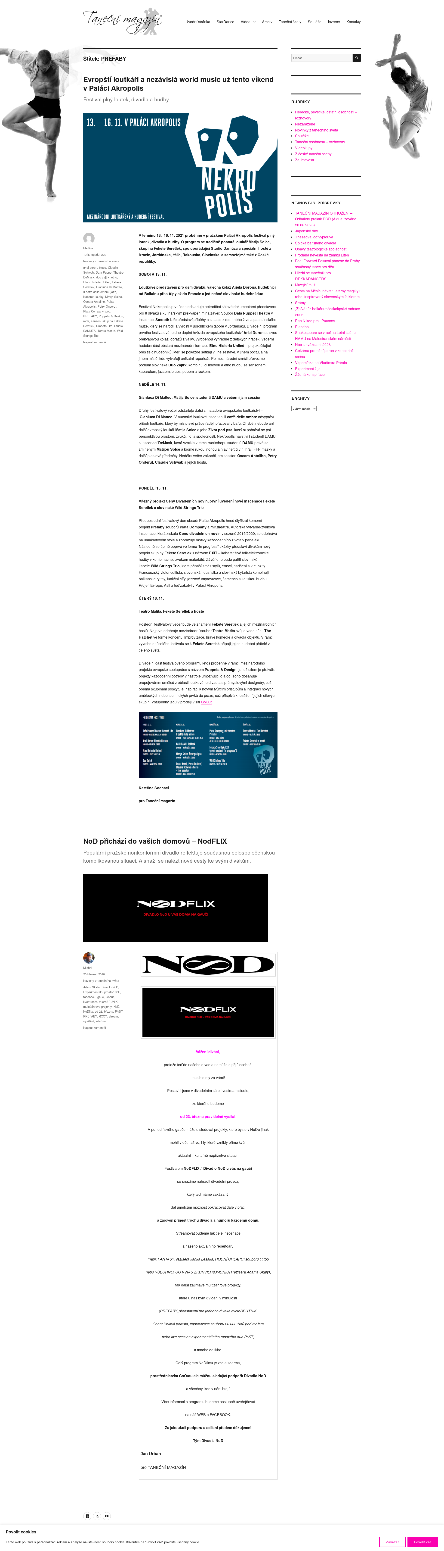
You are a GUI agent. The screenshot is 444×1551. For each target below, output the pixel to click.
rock (86, 321)
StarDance (225, 21)
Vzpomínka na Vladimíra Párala (321, 362)
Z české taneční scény (313, 153)
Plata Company (93, 311)
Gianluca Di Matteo (109, 287)
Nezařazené (305, 124)
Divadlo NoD (110, 987)
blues (102, 267)
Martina (88, 248)
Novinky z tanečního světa (101, 261)
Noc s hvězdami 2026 (313, 344)
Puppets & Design (111, 316)
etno (114, 277)
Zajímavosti (304, 159)
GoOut (206, 702)
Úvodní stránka (197, 21)
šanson (96, 321)
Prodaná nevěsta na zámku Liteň (322, 255)
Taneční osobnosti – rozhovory (320, 141)
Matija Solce (113, 296)
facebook (89, 997)
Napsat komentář (94, 342)
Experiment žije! (308, 368)
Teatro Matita (106, 330)
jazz (113, 292)
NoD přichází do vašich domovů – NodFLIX (155, 841)
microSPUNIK (108, 1001)
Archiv (267, 21)
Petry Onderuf (107, 306)
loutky (99, 296)
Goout (110, 997)
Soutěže (314, 21)
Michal (87, 967)
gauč (100, 997)
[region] (222, 1538)
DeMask (88, 277)
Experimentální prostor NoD (101, 992)
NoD (116, 1006)
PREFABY (90, 316)
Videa (245, 21)
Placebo (302, 326)
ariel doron (90, 267)
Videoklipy (303, 147)
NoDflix (88, 1011)
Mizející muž (305, 284)
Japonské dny (306, 231)
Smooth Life (104, 326)
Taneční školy (290, 21)
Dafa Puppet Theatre (109, 272)
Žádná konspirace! (310, 374)
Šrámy (300, 302)
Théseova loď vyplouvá (314, 237)
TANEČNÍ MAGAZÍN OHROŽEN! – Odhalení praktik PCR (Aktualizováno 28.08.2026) (325, 219)
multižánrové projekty (97, 1006)
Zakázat (392, 1542)
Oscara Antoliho (94, 301)
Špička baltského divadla (315, 243)
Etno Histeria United (96, 282)
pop (107, 311)
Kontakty (353, 21)
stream (113, 1016)
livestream (90, 1001)
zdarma (101, 1021)
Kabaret (88, 296)
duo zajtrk (102, 277)
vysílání (88, 1021)
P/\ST (119, 1011)
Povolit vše (423, 1542)
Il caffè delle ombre (96, 292)
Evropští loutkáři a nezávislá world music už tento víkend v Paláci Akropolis (178, 83)
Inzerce (334, 21)
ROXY (103, 1016)
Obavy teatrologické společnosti (321, 249)
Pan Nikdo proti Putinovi (315, 320)
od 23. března (104, 1011)
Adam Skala (91, 987)
